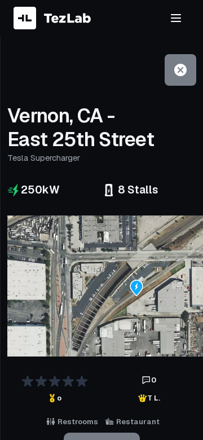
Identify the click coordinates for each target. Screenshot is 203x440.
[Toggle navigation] (175, 18)
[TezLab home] (52, 18)
